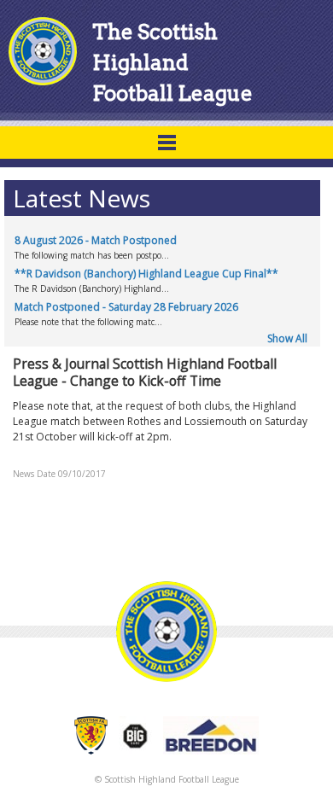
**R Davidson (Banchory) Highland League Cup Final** (146, 273)
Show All (287, 338)
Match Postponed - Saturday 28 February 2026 (126, 307)
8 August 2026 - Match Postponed (96, 240)
